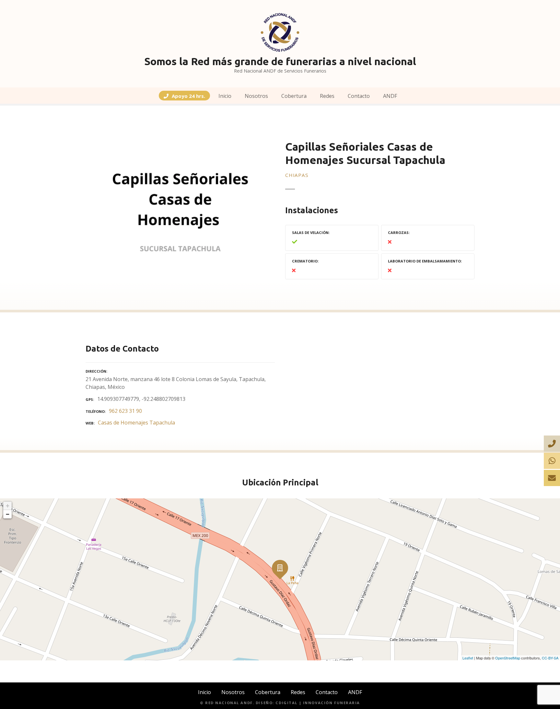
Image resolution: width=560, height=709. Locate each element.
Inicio (224, 95)
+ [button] (7, 505)
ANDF (390, 95)
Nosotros (256, 95)
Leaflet (467, 657)
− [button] (7, 514)
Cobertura (294, 95)
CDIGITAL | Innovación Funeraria (317, 702)
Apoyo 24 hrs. (188, 96)
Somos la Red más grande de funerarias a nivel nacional (280, 61)
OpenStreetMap (507, 657)
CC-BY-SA (550, 657)
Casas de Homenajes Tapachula (136, 422)
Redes (327, 95)
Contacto (359, 95)
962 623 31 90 (125, 410)
